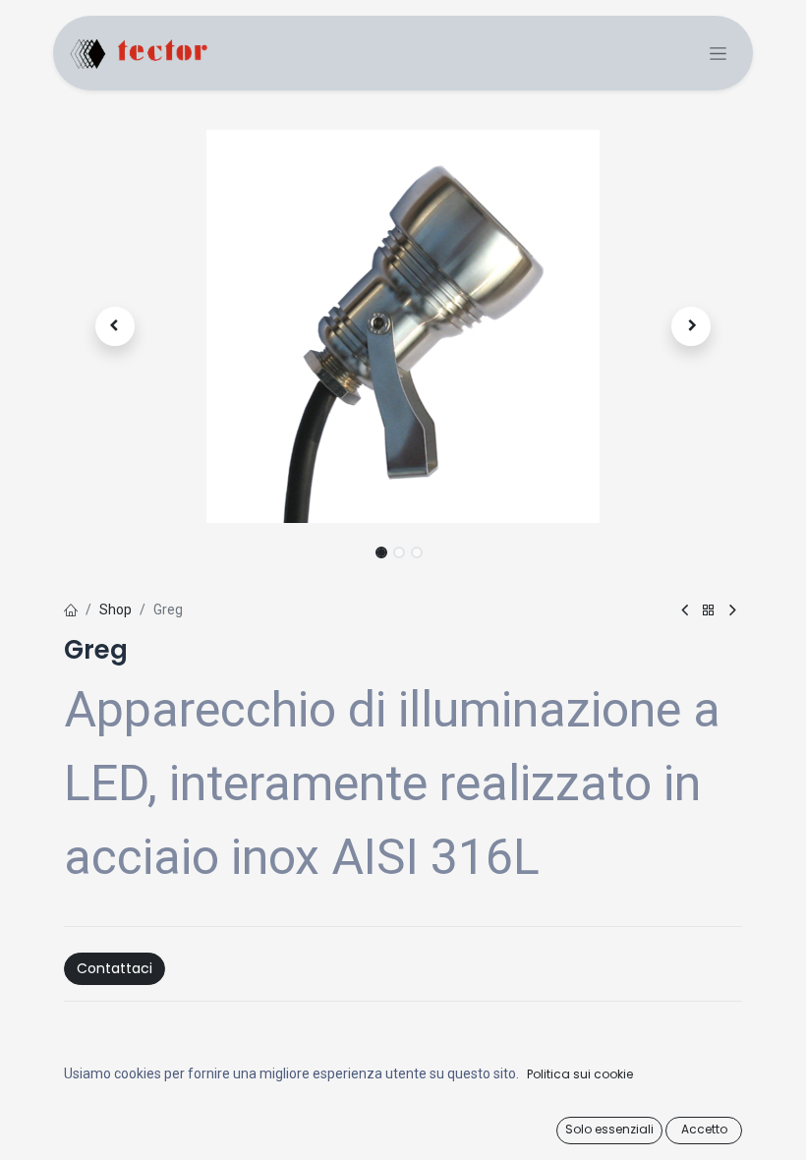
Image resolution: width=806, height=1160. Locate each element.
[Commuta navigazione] (718, 53)
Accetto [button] (704, 1129)
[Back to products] (708, 611)
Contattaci (114, 968)
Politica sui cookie (580, 1074)
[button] (115, 326)
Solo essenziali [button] (609, 1129)
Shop (115, 609)
